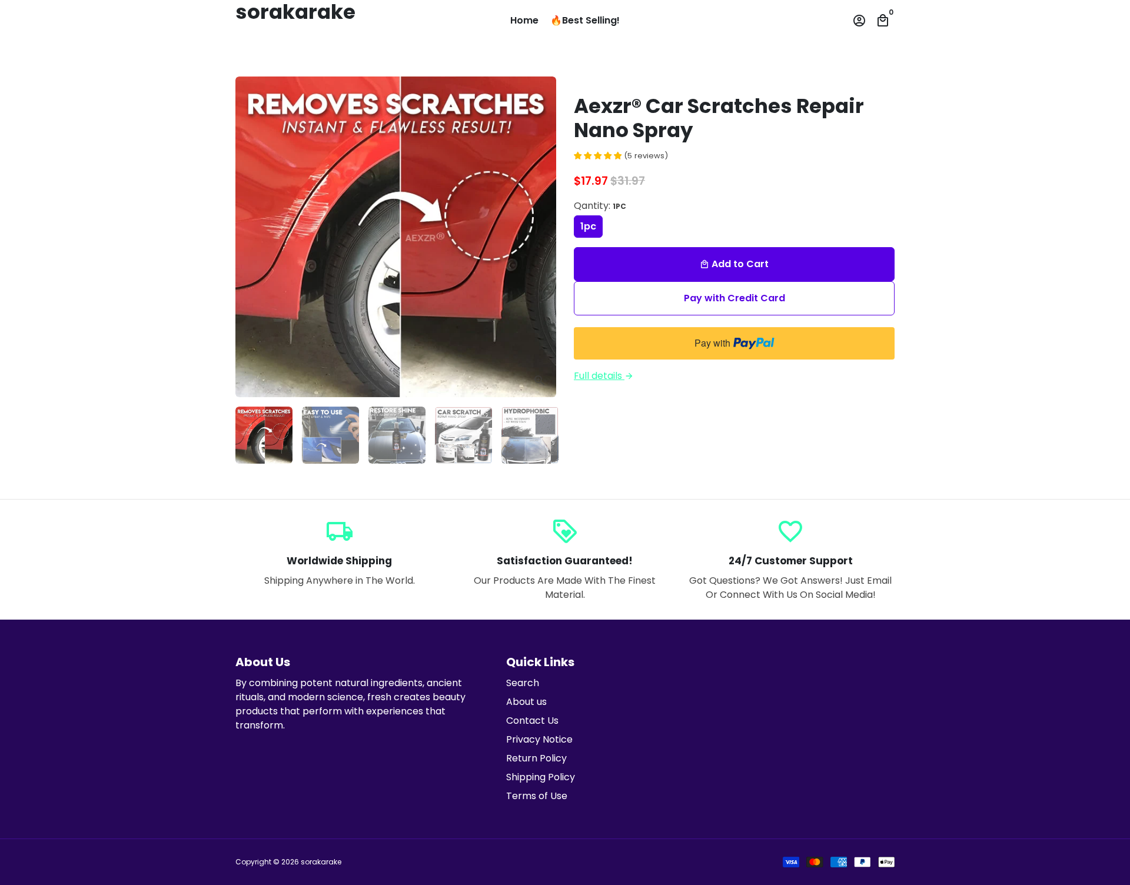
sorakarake (321, 862)
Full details (604, 375)
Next (540, 237)
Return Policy (536, 758)
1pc (588, 226)
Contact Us (532, 720)
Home (524, 20)
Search (522, 683)
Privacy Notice (539, 739)
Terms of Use (536, 796)
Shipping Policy (540, 777)
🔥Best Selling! (585, 20)
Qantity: (600, 205)
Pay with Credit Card (734, 298)
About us (526, 701)
